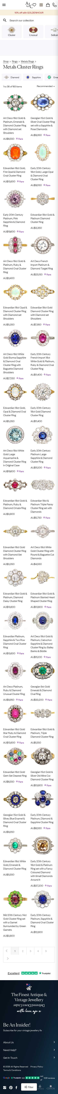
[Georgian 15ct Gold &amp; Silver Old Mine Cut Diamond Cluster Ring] (43, 756)
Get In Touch (10, 1057)
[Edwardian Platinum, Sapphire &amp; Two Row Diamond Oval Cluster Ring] (15, 621)
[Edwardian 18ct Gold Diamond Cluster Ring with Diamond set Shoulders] (43, 292)
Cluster (11, 35)
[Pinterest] (11, 1087)
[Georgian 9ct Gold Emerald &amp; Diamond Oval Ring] (43, 671)
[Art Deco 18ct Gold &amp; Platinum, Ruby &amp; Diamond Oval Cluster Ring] (15, 245)
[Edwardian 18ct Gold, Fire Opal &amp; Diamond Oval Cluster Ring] (15, 152)
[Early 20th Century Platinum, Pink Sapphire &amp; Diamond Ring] (15, 199)
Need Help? (9, 1050)
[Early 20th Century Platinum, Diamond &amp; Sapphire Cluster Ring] (43, 799)
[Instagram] (4, 1087)
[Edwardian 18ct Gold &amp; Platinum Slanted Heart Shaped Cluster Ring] (43, 578)
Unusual (33, 35)
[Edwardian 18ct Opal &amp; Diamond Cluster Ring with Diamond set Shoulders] (15, 292)
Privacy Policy (36, 1066)
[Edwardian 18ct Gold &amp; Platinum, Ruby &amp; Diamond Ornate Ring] (15, 485)
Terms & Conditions (12, 1070)
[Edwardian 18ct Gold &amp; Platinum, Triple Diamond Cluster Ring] (43, 713)
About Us (8, 1042)
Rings (15, 61)
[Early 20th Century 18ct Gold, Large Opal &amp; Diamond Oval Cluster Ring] (43, 152)
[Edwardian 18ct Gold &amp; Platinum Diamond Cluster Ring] (43, 199)
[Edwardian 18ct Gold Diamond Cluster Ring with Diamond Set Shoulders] (15, 531)
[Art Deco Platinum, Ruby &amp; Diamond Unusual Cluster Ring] (15, 671)
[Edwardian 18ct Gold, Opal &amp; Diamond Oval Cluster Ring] (15, 392)
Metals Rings (27, 61)
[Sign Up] (34, 5)
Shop (6, 61)
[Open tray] (41, 5)
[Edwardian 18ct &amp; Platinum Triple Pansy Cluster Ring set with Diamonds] (43, 485)
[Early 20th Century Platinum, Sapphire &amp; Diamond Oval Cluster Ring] (43, 899)
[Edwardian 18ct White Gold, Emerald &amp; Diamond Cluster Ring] (15, 845)
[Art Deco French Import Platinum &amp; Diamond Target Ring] (43, 245)
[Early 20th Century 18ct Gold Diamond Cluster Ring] (43, 392)
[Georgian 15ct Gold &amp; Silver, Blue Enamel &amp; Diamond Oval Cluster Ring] (15, 799)
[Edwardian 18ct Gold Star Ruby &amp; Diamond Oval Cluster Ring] (15, 713)
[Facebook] (16, 1087)
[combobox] (29, 20)
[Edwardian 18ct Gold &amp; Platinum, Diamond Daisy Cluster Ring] (15, 578)
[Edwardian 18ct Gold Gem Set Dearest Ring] (15, 756)
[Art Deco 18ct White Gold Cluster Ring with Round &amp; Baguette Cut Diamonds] (43, 531)
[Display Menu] (3, 5)
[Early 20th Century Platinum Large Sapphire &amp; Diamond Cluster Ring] (43, 435)
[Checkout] (47, 5)
